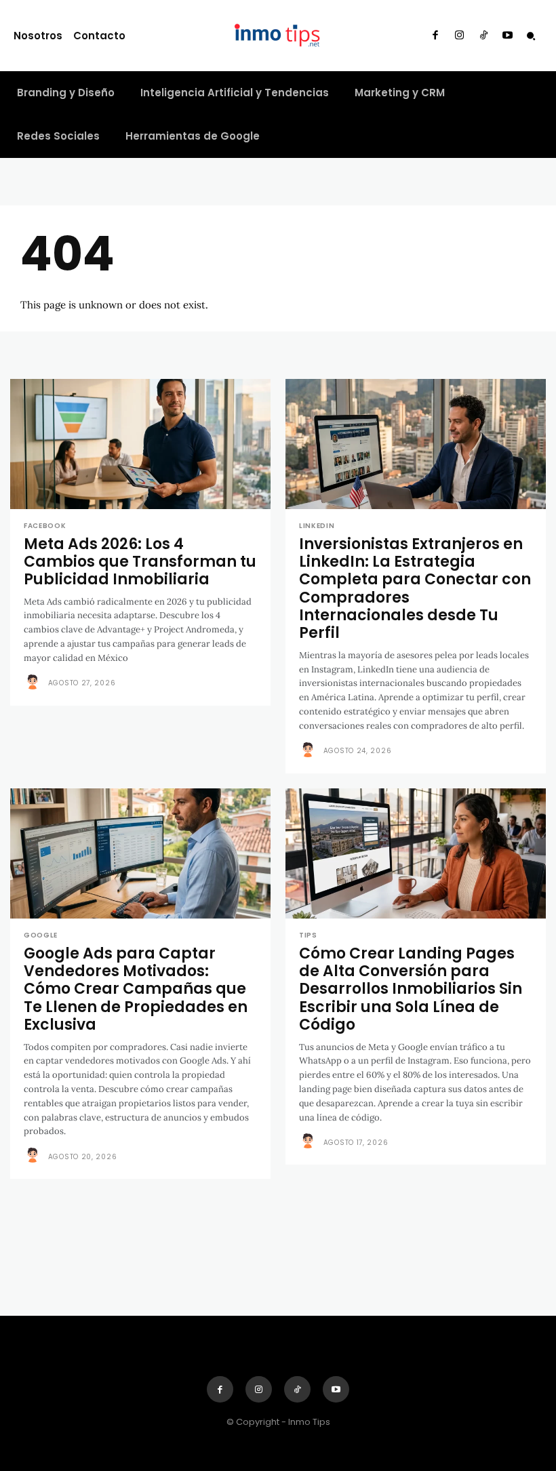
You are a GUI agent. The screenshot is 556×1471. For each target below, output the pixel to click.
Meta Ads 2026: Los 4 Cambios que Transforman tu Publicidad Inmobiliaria (140, 561)
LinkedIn (317, 526)
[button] (530, 35)
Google (41, 935)
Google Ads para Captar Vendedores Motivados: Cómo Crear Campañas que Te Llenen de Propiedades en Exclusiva (135, 989)
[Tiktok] (483, 36)
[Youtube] (508, 36)
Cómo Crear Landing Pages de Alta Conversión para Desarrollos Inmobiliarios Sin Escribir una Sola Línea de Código (410, 989)
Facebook (45, 526)
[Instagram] (460, 36)
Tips (308, 935)
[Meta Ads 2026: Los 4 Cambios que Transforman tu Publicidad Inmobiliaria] (140, 444)
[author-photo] (34, 682)
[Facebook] (435, 36)
